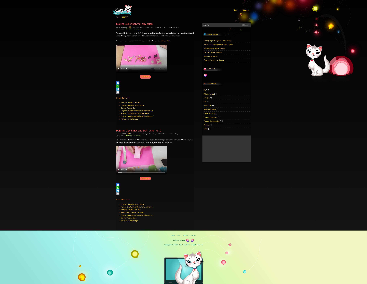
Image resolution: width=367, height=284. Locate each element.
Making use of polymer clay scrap (134, 23)
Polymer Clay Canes (161, 27)
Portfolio (185, 235)
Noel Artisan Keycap (210, 56)
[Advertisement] (226, 149)
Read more (145, 77)
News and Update (210, 109)
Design (146, 27)
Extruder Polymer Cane (128, 108)
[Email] (155, 92)
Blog (235, 10)
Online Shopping (209, 113)
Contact (245, 10)
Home (173, 235)
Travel (206, 129)
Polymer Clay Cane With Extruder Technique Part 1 (137, 116)
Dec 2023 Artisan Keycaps (213, 52)
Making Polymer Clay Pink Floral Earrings (217, 41)
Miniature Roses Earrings (129, 119)
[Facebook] (155, 83)
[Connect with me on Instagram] (187, 240)
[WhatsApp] (155, 86)
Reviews (207, 125)
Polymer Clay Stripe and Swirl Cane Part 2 (135, 113)
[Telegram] (155, 89)
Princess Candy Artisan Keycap (214, 48)
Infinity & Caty (165, 41)
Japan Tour (207, 105)
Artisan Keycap (209, 94)
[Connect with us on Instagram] (192, 240)
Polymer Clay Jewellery (212, 121)
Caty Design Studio (122, 10)
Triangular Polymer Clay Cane (130, 102)
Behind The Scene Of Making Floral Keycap (218, 45)
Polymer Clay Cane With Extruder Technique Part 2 (137, 111)
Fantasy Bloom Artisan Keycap (214, 60)
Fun (151, 27)
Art (141, 27)
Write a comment (134, 29)
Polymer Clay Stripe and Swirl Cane (133, 105)
